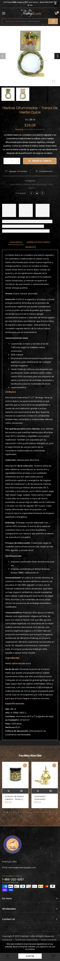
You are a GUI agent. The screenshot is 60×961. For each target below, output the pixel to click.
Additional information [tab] (38, 242)
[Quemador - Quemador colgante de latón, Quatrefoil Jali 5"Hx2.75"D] (15, 775)
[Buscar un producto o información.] (53, 21)
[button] (57, 56)
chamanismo (16, 184)
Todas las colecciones (26, 939)
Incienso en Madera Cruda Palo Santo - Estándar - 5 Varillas (44, 799)
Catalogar (7, 939)
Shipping (19, 129)
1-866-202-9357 (13, 879)
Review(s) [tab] (30, 247)
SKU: (27, 119)
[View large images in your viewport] (54, 81)
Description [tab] (16, 242)
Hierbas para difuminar (35, 184)
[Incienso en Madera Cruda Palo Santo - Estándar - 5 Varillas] (45, 775)
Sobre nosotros (48, 939)
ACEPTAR (30, 956)
